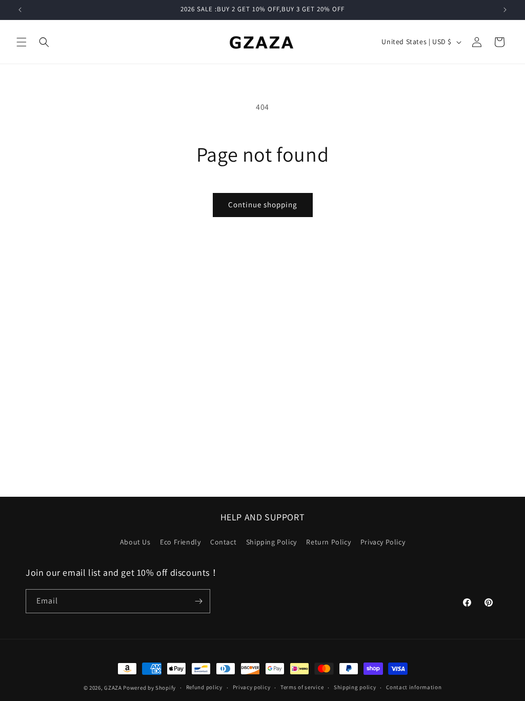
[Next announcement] (505, 10)
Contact (223, 542)
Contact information (413, 687)
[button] (21, 42)
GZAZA (113, 687)
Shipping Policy (271, 542)
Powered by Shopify (149, 687)
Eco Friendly (180, 542)
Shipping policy (355, 687)
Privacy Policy (382, 542)
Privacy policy (252, 687)
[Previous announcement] (20, 10)
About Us (135, 542)
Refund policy (204, 687)
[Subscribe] (198, 601)
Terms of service (302, 687)
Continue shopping (262, 204)
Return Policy (328, 542)
